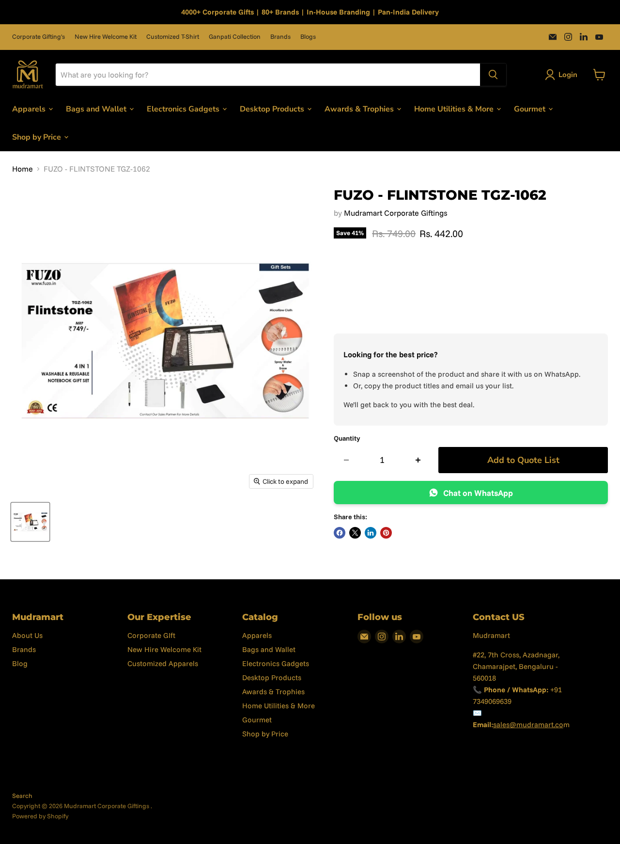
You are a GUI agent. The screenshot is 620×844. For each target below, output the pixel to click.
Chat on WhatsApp (478, 493)
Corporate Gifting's (38, 36)
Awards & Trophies (360, 108)
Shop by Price (37, 136)
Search (22, 795)
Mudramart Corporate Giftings (396, 213)
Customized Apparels (162, 663)
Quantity (347, 438)
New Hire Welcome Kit (106, 36)
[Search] (493, 75)
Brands (280, 36)
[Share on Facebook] (339, 533)
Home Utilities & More (455, 108)
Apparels (29, 108)
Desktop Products (273, 108)
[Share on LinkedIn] (370, 533)
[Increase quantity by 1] (418, 460)
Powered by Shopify (40, 816)
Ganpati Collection (235, 36)
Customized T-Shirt (172, 36)
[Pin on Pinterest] (386, 533)
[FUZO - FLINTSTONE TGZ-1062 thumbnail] (30, 522)
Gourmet (530, 108)
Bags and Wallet (97, 108)
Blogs (308, 36)
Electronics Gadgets (184, 108)
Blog (20, 663)
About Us (27, 635)
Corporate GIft (151, 635)
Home (22, 168)
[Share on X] (355, 533)
